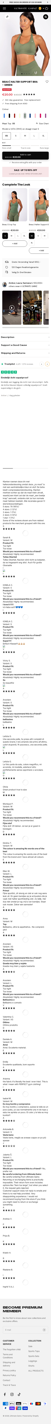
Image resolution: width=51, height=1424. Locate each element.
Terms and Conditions (8, 1356)
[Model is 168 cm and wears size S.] (7, 16)
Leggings (32, 1361)
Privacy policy (9, 1370)
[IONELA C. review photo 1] (25, 646)
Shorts (31, 1366)
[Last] (3, 2)
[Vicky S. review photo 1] (25, 685)
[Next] (47, 2)
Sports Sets (33, 1356)
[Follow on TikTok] (19, 1394)
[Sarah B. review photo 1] (25, 570)
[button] (29, 94)
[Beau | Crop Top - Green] (14, 204)
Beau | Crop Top (9, 224)
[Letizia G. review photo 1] (25, 747)
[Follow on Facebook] (5, 1394)
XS (32, 236)
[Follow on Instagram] (12, 1394)
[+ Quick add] (27, 444)
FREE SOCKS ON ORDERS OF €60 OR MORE (25, 2)
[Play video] (11, 307)
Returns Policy (9, 1375)
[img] (9, 529)
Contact (6, 1380)
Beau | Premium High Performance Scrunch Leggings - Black (17, 457)
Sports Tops (34, 1351)
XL (24, 236)
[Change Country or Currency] (41, 8)
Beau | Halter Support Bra (40, 224)
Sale (30, 1346)
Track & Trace (9, 1385)
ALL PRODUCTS (35, 1370)
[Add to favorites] (47, 82)
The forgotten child (12, 1349)
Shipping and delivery (9, 1364)
